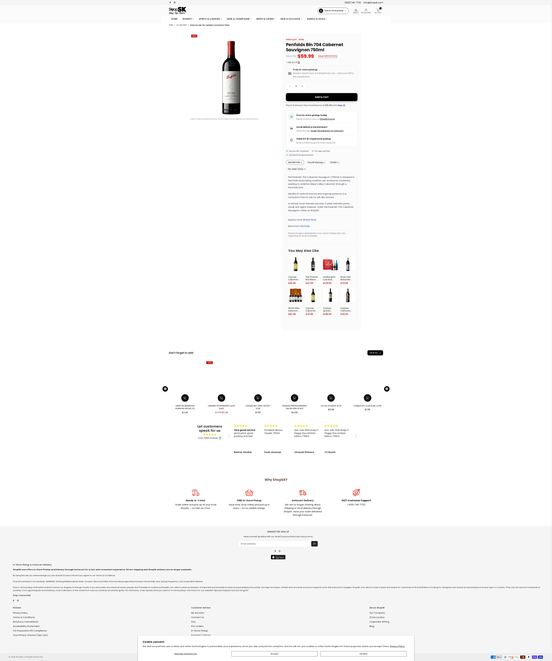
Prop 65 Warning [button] (315, 162)
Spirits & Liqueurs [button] (210, 18)
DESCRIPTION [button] (294, 162)
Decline (363, 653)
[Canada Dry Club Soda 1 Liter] (368, 376)
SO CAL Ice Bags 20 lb (331, 406)
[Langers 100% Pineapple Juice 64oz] (221, 376)
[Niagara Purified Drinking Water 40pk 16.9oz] (294, 376)
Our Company (377, 612)
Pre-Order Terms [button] (296, 169)
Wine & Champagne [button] (238, 18)
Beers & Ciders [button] (265, 18)
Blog (371, 626)
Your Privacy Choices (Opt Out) (30, 635)
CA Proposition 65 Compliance (30, 630)
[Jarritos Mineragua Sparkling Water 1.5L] (185, 376)
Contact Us (197, 617)
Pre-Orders (197, 626)
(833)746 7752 (353, 2)
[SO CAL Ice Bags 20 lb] (331, 376)
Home (174, 18)
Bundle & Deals (316, 18)
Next (387, 389)
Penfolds (305, 226)
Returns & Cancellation (26, 621)
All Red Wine (182, 25)
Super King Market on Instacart (327, 130)
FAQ (193, 621)
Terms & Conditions (24, 617)
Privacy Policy (397, 646)
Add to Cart (322, 97)
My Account (197, 612)
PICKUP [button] (333, 162)
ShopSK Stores (327, 119)
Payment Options (201, 635)
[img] (209, 434)
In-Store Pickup (199, 630)
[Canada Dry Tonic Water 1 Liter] (258, 376)
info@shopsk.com (373, 2)
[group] (296, 86)
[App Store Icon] (278, 557)
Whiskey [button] (187, 18)
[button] (289, 86)
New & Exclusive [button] (291, 18)
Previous (165, 389)
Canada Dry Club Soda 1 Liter (367, 406)
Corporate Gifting (379, 621)
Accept (274, 653)
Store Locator (377, 617)
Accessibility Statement (26, 626)
